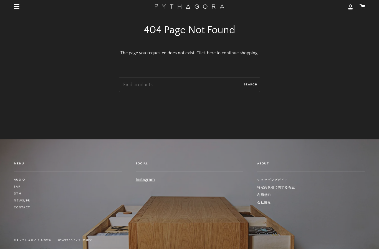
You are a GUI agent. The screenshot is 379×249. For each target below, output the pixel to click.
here (211, 52)
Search (250, 84)
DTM (17, 193)
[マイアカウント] (350, 6)
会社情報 (264, 202)
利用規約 (264, 195)
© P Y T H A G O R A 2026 (32, 240)
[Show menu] (16, 6)
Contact (22, 207)
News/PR (22, 200)
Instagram (145, 179)
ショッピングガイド (272, 180)
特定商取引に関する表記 (276, 187)
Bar (17, 186)
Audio (19, 179)
